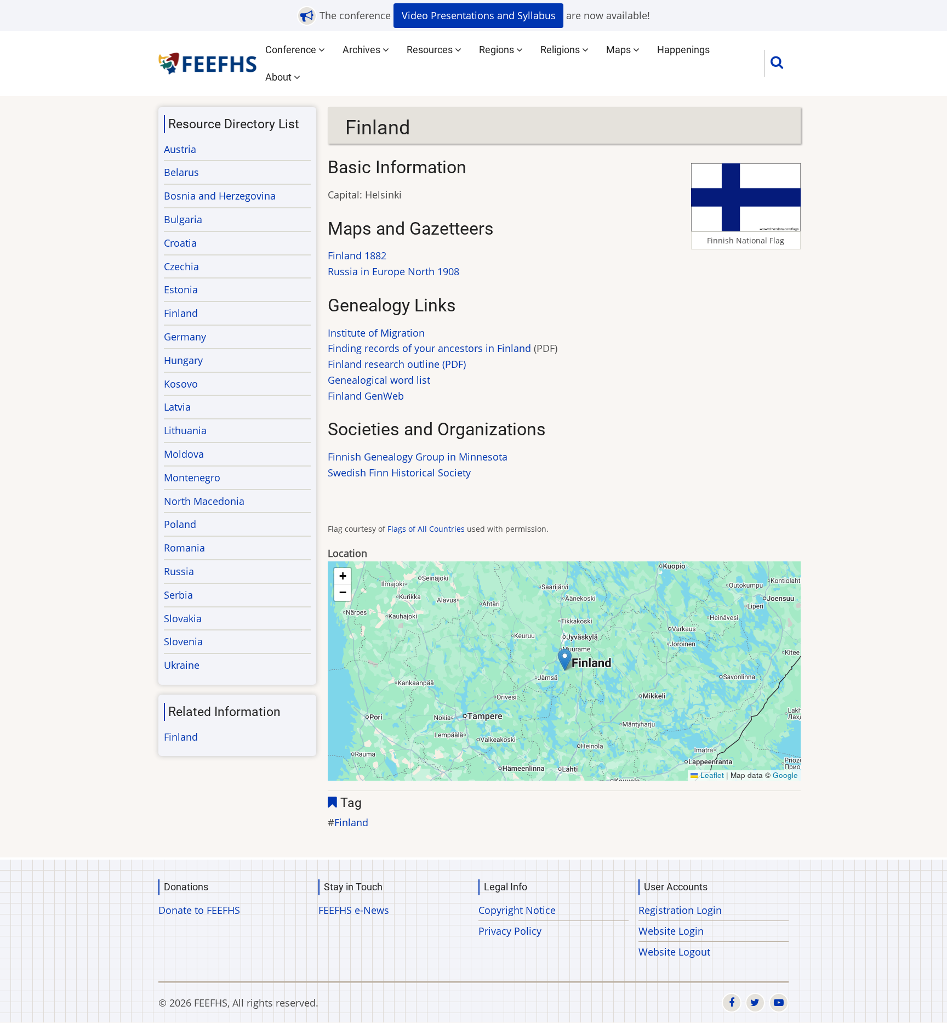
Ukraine (181, 665)
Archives (363, 49)
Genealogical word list (379, 380)
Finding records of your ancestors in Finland (429, 348)
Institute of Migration (376, 332)
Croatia (180, 242)
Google (785, 775)
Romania (184, 547)
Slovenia (183, 641)
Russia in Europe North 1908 (393, 271)
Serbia (178, 594)
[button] (565, 660)
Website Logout (674, 951)
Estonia (181, 289)
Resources (431, 49)
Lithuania (185, 430)
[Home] (208, 62)
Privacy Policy (509, 930)
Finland (351, 822)
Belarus (181, 172)
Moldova (184, 454)
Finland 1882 (357, 255)
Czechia (181, 266)
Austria (180, 149)
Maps (619, 49)
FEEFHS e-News (353, 910)
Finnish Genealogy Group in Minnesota (417, 456)
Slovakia (183, 618)
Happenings (683, 49)
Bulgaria (183, 219)
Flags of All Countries (426, 529)
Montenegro (192, 477)
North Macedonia (204, 501)
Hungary (183, 360)
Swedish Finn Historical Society (399, 472)
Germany (185, 336)
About (279, 77)
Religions (561, 49)
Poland (180, 524)
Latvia (177, 406)
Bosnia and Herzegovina (220, 195)
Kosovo (181, 383)
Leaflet (711, 775)
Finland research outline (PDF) (397, 364)
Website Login (671, 930)
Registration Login (680, 910)
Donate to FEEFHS (199, 910)
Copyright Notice (517, 910)
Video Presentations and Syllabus (479, 15)
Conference (291, 49)
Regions (497, 49)
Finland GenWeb (366, 395)
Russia (179, 571)
